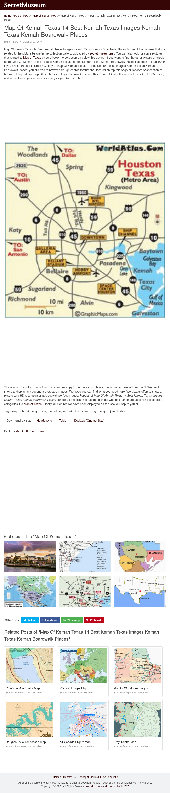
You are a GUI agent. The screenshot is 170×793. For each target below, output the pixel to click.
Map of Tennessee (17, 746)
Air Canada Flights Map (75, 742)
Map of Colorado (17, 692)
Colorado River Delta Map (23, 688)
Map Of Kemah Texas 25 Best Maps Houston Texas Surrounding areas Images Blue (107, 603)
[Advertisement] (85, 112)
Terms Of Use (98, 777)
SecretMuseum (25, 4)
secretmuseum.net (102, 53)
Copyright (83, 777)
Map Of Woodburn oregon (131, 688)
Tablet (63, 420)
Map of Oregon (124, 692)
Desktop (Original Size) (89, 420)
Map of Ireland (124, 746)
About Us (113, 777)
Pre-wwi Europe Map (73, 688)
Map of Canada (70, 746)
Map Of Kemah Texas (30, 431)
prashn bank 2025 (119, 786)
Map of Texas (11, 41)
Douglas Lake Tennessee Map (26, 742)
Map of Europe (70, 692)
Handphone (44, 420)
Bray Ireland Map (125, 742)
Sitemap (56, 777)
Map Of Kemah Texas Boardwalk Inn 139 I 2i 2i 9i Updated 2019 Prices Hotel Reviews (53, 568)
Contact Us (69, 777)
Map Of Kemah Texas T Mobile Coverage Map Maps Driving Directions (100, 568)
